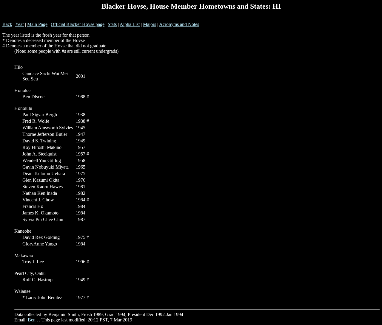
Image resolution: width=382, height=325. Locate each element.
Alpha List (130, 24)
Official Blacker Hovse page (77, 24)
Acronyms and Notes (179, 24)
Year (19, 24)
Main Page (37, 24)
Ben (32, 319)
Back (7, 24)
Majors (149, 24)
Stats (112, 24)
